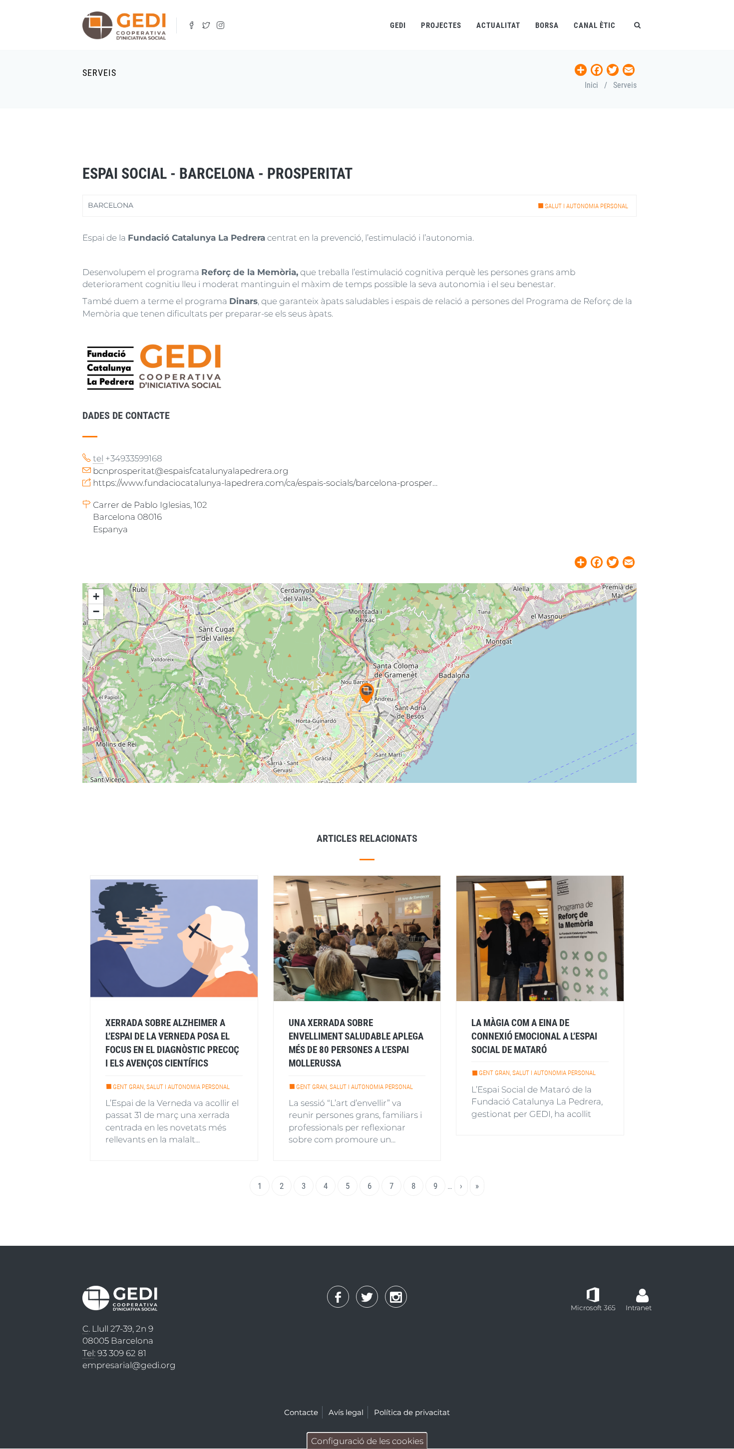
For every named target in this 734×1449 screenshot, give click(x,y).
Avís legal (346, 1412)
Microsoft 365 (593, 1308)
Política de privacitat (412, 1412)
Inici (591, 85)
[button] (367, 693)
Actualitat (498, 25)
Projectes (441, 25)
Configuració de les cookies (367, 1441)
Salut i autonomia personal (586, 206)
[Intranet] (642, 1290)
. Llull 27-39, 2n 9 (117, 1329)
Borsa (547, 25)
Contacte (301, 1412)
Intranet (639, 1308)
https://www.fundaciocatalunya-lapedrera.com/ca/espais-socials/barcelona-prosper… (265, 483)
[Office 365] (593, 1294)
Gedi (398, 25)
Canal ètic (595, 25)
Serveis (625, 85)
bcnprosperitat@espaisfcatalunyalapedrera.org (191, 471)
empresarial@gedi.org (129, 1365)
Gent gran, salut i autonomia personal (171, 1086)
